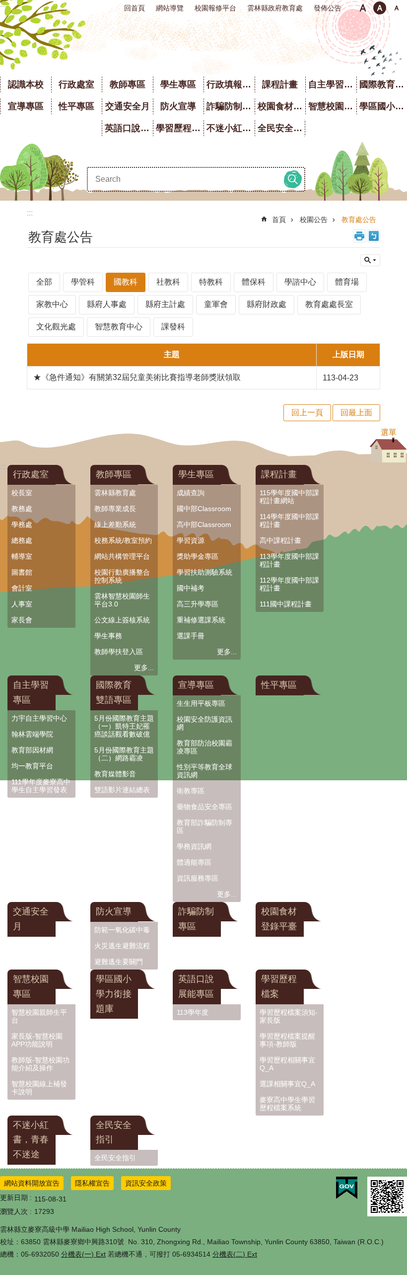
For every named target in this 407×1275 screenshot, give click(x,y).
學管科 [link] (83, 282)
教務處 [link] (21, 509)
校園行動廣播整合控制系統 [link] (122, 576)
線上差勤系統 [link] (115, 524)
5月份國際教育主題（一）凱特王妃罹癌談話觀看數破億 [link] (124, 726)
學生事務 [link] (108, 636)
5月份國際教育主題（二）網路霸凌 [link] (124, 754)
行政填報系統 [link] (230, 84)
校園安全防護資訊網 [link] (204, 723)
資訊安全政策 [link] (146, 1183)
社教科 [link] (168, 282)
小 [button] (362, 7)
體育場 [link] (347, 282)
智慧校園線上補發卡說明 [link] (39, 1088)
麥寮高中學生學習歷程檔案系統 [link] (287, 1104)
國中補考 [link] (190, 588)
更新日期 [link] (14, 1197)
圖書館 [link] (21, 572)
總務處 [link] (21, 540)
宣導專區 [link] (26, 106)
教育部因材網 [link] (32, 750)
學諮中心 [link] (300, 282)
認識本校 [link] (26, 84)
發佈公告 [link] (327, 8)
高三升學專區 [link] (197, 604)
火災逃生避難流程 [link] (122, 946)
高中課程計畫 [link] (280, 540)
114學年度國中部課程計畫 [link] (289, 520)
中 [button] (379, 7)
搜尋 (292, 179)
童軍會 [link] (216, 304)
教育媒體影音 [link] (115, 774)
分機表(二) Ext (234, 1254)
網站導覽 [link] (170, 8)
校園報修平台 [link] (215, 8)
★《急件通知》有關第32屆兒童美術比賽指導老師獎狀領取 (137, 377)
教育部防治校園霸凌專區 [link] (204, 747)
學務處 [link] (21, 524)
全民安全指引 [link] (282, 128)
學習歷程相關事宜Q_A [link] (287, 1064)
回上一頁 (307, 412)
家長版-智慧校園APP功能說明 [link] (37, 1040)
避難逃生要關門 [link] (118, 962)
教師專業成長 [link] (115, 509)
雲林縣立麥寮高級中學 (203, 45)
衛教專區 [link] (190, 791)
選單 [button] (389, 432)
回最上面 (356, 412)
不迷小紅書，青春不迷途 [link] (230, 128)
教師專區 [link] (127, 84)
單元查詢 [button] (370, 260)
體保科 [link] (254, 282)
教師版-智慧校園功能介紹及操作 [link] (40, 1064)
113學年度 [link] (192, 1012)
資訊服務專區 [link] (197, 878)
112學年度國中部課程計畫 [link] (289, 584)
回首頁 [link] (134, 8)
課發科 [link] (173, 326)
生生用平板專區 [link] (201, 703)
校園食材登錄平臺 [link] (282, 106)
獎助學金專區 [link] (197, 556)
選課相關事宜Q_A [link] (287, 1084)
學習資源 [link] (190, 540)
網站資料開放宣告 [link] (32, 1183)
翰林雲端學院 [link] (32, 734)
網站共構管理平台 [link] (122, 556)
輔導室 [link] (21, 556)
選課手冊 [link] (190, 636)
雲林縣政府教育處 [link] (275, 8)
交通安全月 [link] (127, 106)
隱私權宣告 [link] (92, 1183)
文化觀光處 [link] (56, 326)
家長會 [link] (21, 620)
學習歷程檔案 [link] (180, 128)
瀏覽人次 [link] (14, 1211)
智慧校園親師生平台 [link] (39, 1016)
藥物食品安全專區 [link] (204, 807)
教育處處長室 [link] (329, 304)
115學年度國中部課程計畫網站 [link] (289, 497)
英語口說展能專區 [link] (129, 128)
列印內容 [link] (359, 235)
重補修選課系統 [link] (201, 620)
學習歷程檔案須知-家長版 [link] (289, 1016)
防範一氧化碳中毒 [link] (122, 930)
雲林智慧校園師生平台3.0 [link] (122, 600)
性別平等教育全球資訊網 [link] (204, 771)
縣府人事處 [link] (107, 304)
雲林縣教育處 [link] (115, 493)
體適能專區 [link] (194, 862)
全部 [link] (44, 282)
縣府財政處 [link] (266, 304)
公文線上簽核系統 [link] (122, 620)
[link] (346, 1188)
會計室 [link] (21, 588)
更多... (144, 668)
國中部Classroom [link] (204, 509)
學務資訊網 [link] (194, 846)
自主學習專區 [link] (332, 84)
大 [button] (396, 7)
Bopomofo (373, 235)
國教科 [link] (125, 282)
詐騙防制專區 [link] (230, 106)
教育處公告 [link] (358, 220)
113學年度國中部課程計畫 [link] (289, 560)
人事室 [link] (21, 604)
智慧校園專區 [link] (332, 106)
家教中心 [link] (52, 304)
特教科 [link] (211, 282)
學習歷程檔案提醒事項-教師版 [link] (287, 1040)
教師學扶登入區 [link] (118, 652)
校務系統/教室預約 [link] (123, 540)
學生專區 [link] (178, 84)
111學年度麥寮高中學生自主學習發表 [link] (40, 786)
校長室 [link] (21, 493)
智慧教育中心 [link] (118, 326)
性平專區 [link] (76, 106)
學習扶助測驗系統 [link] (204, 572)
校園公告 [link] (314, 220)
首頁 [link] (279, 220)
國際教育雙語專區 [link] (114, 692)
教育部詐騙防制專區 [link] (204, 826)
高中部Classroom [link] (204, 524)
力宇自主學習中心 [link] (39, 718)
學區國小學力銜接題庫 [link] (114, 994)
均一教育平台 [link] (32, 766)
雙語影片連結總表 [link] (122, 790)
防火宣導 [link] (178, 106)
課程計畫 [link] (280, 84)
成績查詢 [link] (190, 493)
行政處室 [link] (76, 84)
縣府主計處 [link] (165, 304)
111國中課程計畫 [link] (286, 604)
